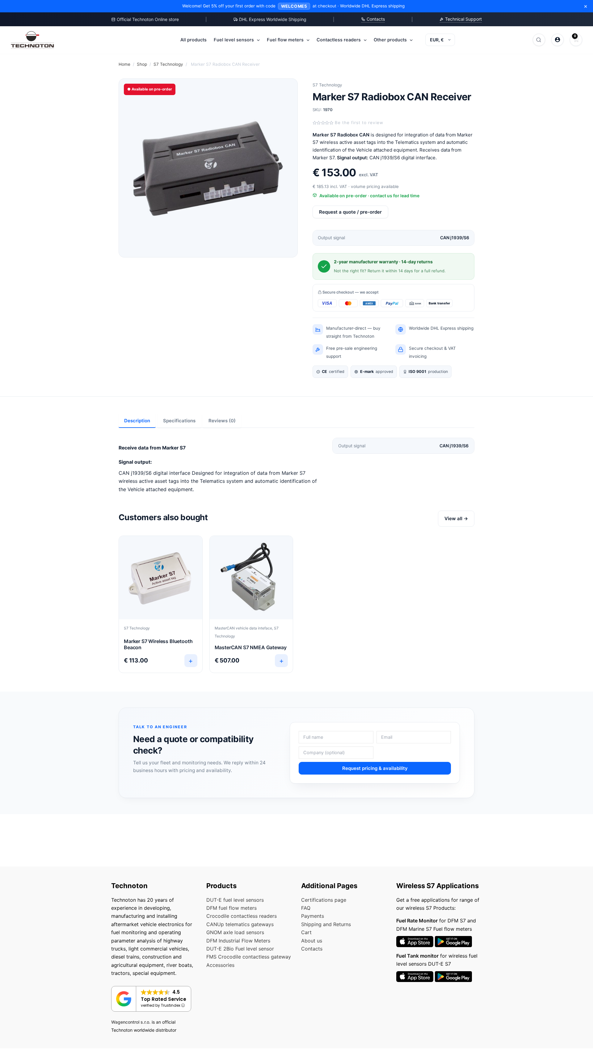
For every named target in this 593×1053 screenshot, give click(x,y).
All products (193, 40)
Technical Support (463, 19)
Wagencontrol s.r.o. (130, 1022)
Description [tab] (137, 421)
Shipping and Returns (326, 924)
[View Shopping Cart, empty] (576, 40)
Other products (390, 40)
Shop (142, 64)
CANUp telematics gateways (240, 924)
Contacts (375, 19)
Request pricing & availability (375, 768)
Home (124, 64)
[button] (257, 39)
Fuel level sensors (234, 40)
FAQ (305, 908)
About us (311, 941)
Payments (312, 916)
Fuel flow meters (285, 40)
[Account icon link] (557, 40)
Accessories (220, 965)
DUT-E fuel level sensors (235, 900)
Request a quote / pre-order (350, 212)
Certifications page (323, 900)
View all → (456, 518)
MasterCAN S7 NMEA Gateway (251, 647)
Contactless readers (339, 40)
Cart (306, 932)
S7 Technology (168, 64)
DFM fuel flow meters (231, 908)
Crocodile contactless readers (241, 916)
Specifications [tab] (179, 421)
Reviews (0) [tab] (222, 421)
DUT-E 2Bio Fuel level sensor (240, 949)
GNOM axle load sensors (235, 932)
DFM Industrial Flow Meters (238, 941)
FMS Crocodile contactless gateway (248, 957)
